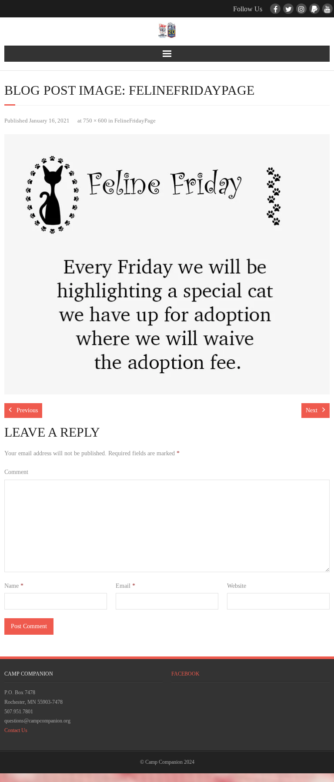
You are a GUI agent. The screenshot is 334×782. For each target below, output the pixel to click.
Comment (16, 472)
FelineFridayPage (135, 121)
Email (125, 586)
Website (236, 586)
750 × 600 (95, 121)
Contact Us (15, 730)
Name (13, 586)
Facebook (185, 674)
